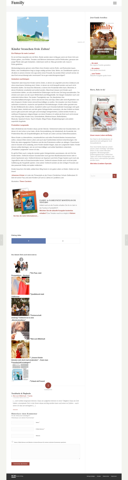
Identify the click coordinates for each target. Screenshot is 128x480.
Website (38, 435)
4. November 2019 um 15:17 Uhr (21, 397)
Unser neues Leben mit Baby (101, 135)
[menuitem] (114, 3)
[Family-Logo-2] (17, 3)
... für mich (94, 63)
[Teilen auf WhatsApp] (63, 241)
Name (38, 422)
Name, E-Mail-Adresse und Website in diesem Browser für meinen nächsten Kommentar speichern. (40, 442)
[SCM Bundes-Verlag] (17, 477)
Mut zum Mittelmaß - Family (22, 396)
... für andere (95, 68)
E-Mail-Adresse (40, 429)
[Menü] (114, 3)
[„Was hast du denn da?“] (1, 240)
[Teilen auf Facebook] (29, 241)
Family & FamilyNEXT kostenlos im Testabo (58, 201)
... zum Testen (95, 73)
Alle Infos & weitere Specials (101, 163)
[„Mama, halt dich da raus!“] (126, 240)
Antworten (15, 409)
